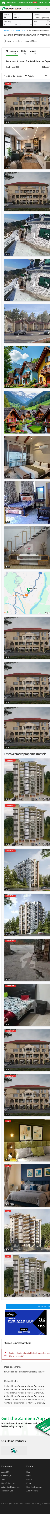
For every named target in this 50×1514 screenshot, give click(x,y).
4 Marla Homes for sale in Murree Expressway (24, 1389)
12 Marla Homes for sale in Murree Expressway (24, 1403)
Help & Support (8, 1483)
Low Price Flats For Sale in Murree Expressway (24, 1372)
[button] (7, 17)
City (15, 14)
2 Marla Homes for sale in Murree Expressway (24, 1386)
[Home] (3, 2)
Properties (11, 3)
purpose (6, 14)
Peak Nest (12, 67)
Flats (23, 52)
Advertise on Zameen (10, 1487)
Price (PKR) (7, 22)
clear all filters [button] (31, 41)
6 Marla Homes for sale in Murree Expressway (24, 1393)
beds (35, 22)
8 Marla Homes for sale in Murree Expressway (24, 1396)
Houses (32, 52)
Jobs (3, 1479)
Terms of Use (7, 1491)
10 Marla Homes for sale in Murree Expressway (24, 1399)
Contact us (6, 1475)
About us (5, 1472)
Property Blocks (27, 3)
